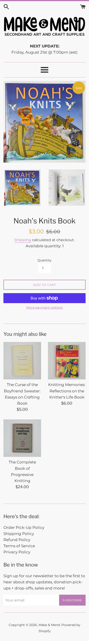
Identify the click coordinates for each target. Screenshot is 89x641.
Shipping (22, 240)
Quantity (44, 260)
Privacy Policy (16, 552)
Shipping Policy (18, 533)
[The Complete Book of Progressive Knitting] (22, 438)
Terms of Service (19, 546)
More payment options (44, 307)
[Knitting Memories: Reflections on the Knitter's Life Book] (67, 360)
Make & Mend (49, 625)
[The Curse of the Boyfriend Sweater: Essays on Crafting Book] (22, 360)
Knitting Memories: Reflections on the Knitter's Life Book (66, 390)
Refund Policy (16, 539)
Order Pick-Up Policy (23, 527)
